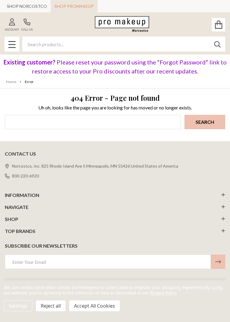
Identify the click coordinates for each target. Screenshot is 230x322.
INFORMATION (22, 195)
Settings (18, 306)
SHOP (11, 219)
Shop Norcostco (27, 6)
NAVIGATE (16, 207)
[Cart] (218, 24)
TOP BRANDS (20, 231)
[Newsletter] (218, 262)
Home (11, 81)
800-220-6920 (25, 175)
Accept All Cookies (94, 306)
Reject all (51, 306)
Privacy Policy (163, 293)
